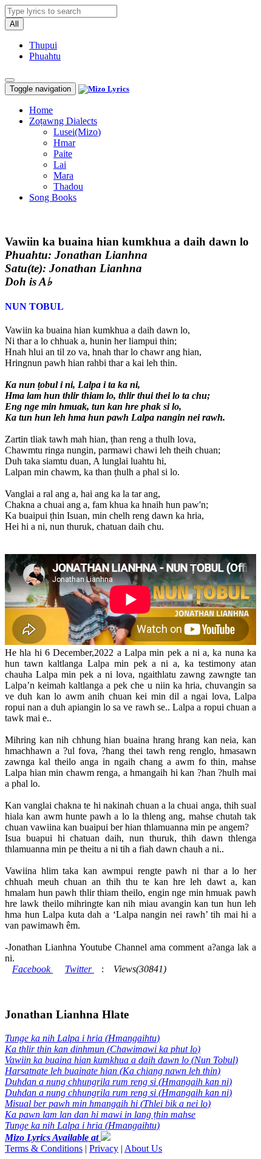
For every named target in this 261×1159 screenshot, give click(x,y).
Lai (59, 164)
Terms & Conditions (44, 1148)
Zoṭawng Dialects (63, 121)
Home (41, 110)
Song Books (52, 197)
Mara (63, 175)
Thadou (68, 186)
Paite (62, 154)
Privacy (103, 1148)
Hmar (64, 143)
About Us (143, 1148)
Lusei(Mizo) (77, 132)
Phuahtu (45, 56)
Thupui (43, 45)
